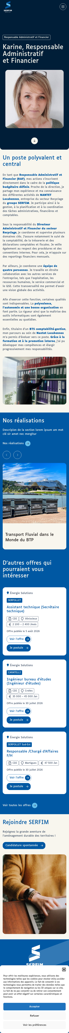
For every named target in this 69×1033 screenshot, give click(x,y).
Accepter (34, 1006)
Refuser (34, 1016)
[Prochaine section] (34, 140)
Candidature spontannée (22, 845)
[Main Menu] (63, 6)
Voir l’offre (17, 639)
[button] (64, 969)
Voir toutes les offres (17, 805)
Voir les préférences (34, 1025)
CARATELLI (14, 672)
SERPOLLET (14, 600)
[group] (34, 506)
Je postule (16, 647)
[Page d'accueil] (8, 6)
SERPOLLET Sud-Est (19, 744)
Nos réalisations (13, 443)
